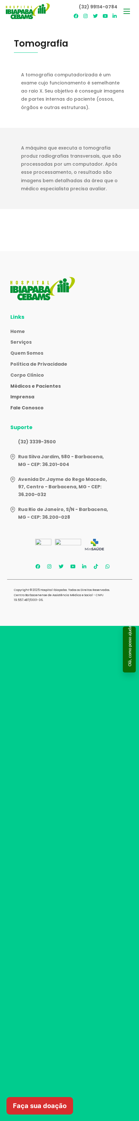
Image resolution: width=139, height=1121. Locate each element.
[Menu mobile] (126, 11)
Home (17, 331)
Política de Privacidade (38, 364)
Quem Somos (26, 353)
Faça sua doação (40, 1106)
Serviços (21, 342)
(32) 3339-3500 (37, 441)
